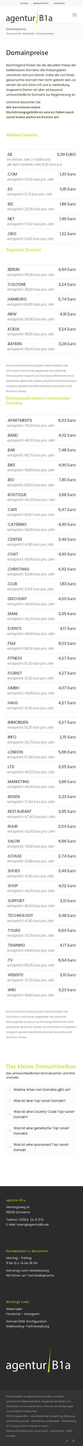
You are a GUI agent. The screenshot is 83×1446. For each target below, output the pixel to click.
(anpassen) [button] (40, 1431)
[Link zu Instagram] (73, 1440)
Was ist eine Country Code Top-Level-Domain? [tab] (44, 1114)
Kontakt (59, 3)
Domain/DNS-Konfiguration (26, 1321)
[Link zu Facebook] (67, 1440)
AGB (69, 1431)
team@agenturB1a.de (33, 1224)
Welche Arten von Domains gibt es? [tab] (42, 1089)
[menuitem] (24, 3)
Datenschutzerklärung (19, 1431)
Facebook (13, 1314)
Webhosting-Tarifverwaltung (27, 1326)
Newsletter (41, 3)
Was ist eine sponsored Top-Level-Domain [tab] (41, 1147)
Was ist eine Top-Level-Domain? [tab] (40, 1100)
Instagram (32, 1314)
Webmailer (14, 1309)
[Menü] (74, 15)
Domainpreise (16, 29)
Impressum (57, 1431)
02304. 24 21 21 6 (31, 1220)
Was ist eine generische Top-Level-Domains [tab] (42, 1131)
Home (24, 3)
